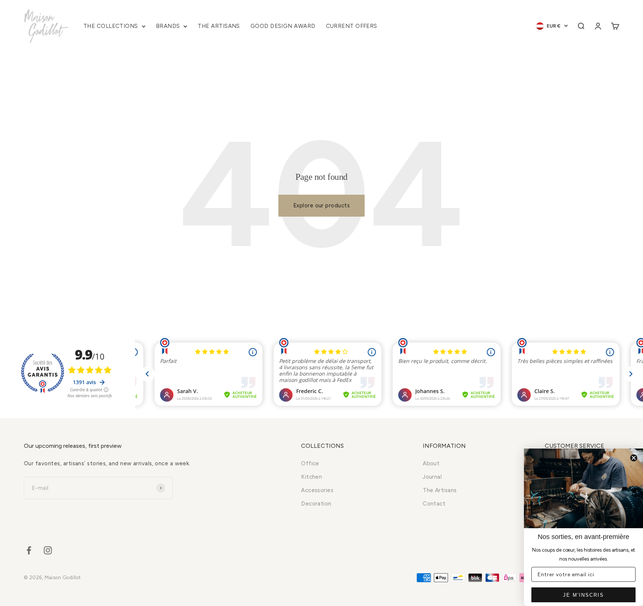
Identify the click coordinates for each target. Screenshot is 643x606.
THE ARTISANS (219, 26)
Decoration (316, 503)
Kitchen (311, 476)
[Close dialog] (633, 458)
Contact (434, 503)
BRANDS (168, 26)
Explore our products (321, 205)
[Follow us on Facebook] (29, 550)
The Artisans (440, 490)
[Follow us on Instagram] (48, 550)
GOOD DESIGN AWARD (283, 26)
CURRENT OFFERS (351, 26)
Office (310, 463)
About (431, 463)
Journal (432, 476)
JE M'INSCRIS (583, 595)
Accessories (317, 490)
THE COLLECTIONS (110, 26)
